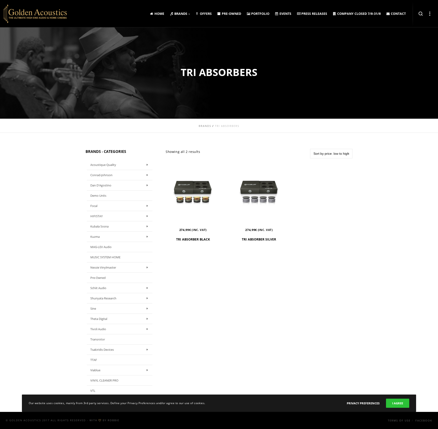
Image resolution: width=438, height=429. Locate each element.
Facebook (423, 420)
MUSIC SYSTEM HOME (105, 257)
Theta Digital (98, 319)
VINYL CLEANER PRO (104, 380)
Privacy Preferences (363, 403)
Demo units (98, 196)
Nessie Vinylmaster (103, 267)
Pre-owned (98, 278)
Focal (93, 206)
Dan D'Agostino (100, 185)
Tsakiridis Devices (102, 350)
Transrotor (97, 339)
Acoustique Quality (103, 165)
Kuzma (95, 237)
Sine (93, 308)
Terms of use (399, 420)
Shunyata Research (103, 298)
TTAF (93, 360)
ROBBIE (113, 420)
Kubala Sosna (99, 226)
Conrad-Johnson (101, 175)
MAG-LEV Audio (101, 247)
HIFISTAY (96, 216)
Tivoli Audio (98, 329)
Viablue (95, 370)
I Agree (397, 403)
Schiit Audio (98, 288)
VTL (92, 391)
